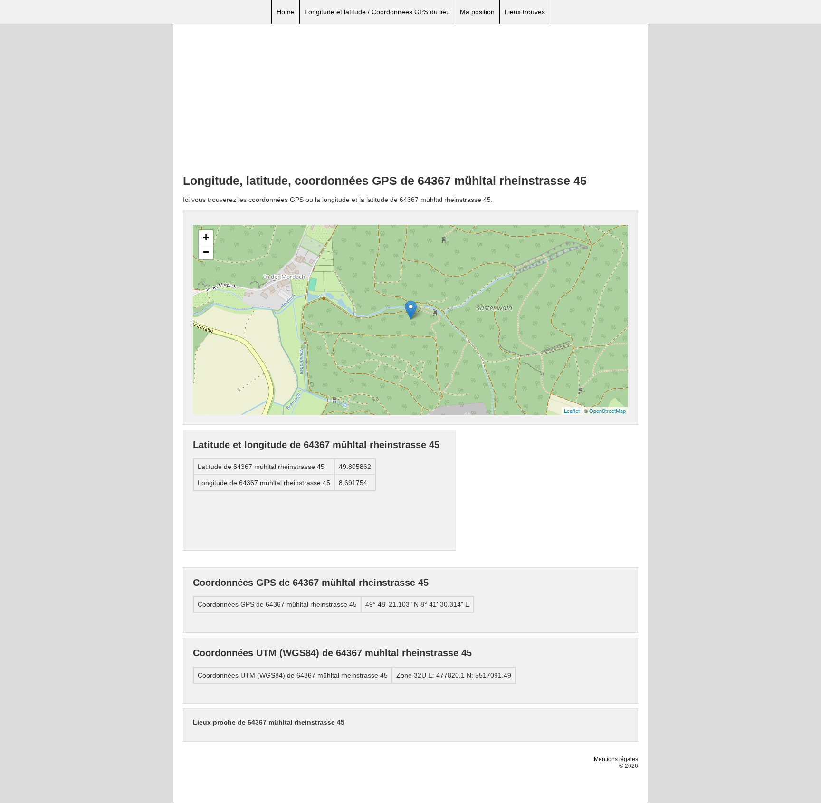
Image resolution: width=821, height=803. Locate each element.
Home (286, 12)
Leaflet (572, 410)
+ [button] (206, 237)
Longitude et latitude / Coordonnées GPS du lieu (377, 12)
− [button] (206, 252)
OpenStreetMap (607, 410)
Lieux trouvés (525, 12)
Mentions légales (616, 759)
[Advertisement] (410, 100)
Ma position (477, 12)
